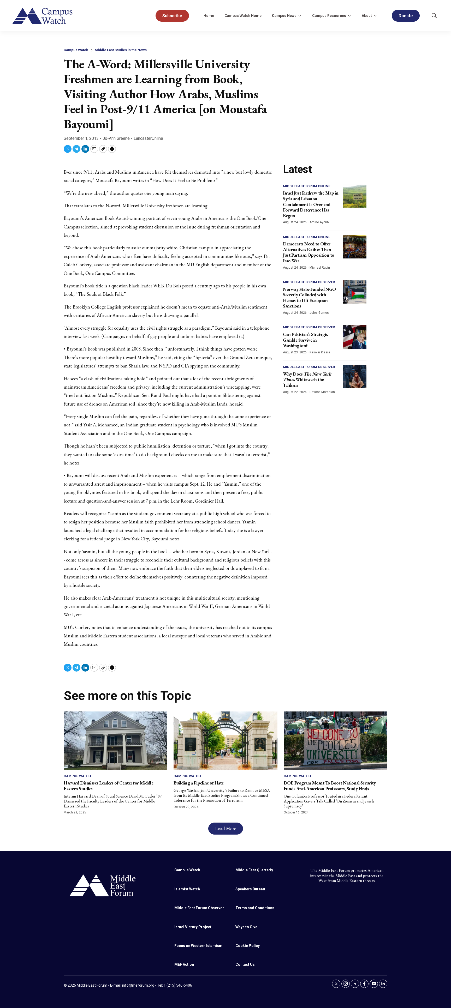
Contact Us (245, 964)
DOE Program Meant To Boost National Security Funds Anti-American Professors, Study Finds (330, 786)
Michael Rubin (320, 267)
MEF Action (184, 964)
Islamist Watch (187, 889)
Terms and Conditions (254, 908)
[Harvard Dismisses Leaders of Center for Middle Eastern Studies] (115, 740)
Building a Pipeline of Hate (199, 783)
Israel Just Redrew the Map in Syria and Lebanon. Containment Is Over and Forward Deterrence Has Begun (311, 204)
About (367, 16)
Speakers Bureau (250, 889)
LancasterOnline (148, 138)
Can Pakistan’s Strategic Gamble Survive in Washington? (305, 339)
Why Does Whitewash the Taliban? (307, 379)
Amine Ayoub (319, 222)
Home (209, 16)
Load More (225, 828)
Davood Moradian (322, 392)
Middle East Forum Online (306, 186)
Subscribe (172, 15)
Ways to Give (246, 927)
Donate (406, 15)
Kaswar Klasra (320, 352)
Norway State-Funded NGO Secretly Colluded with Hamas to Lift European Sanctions (309, 297)
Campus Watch (76, 50)
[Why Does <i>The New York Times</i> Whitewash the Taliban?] (354, 376)
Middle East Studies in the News (121, 50)
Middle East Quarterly (254, 870)
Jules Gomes (319, 313)
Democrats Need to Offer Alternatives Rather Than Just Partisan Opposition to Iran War (308, 252)
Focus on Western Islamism (198, 946)
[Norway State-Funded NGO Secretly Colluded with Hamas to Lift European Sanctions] (354, 292)
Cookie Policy (247, 946)
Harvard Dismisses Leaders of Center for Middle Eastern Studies (108, 786)
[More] (300, 16)
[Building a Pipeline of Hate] (225, 740)
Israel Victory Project (192, 927)
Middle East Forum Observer (309, 282)
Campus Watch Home (243, 16)
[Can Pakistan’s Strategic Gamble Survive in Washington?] (354, 337)
